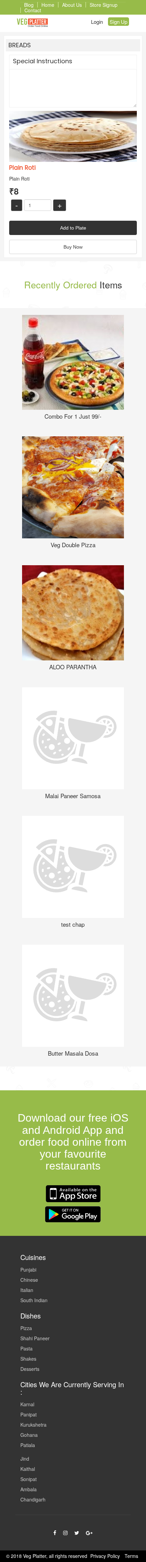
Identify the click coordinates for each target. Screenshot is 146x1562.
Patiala (27, 1445)
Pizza (26, 1328)
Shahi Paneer (35, 1338)
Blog (29, 4)
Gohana (29, 1434)
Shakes (28, 1358)
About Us (72, 4)
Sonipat (28, 1479)
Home (47, 4)
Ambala (28, 1489)
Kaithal (27, 1468)
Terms (131, 1555)
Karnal (27, 1404)
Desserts (29, 1368)
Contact (32, 10)
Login (97, 21)
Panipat (28, 1414)
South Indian (34, 1300)
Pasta (26, 1348)
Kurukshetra (33, 1424)
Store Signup (103, 4)
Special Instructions (42, 61)
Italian (26, 1290)
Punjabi (28, 1269)
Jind (24, 1458)
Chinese (29, 1279)
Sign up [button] (118, 21)
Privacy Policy (105, 1555)
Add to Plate (73, 228)
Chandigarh (32, 1499)
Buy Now (73, 247)
